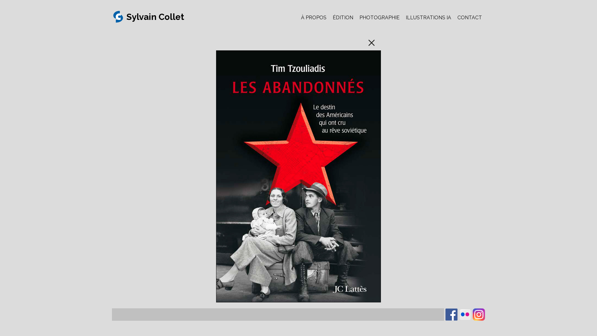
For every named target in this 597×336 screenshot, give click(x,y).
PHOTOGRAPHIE (379, 18)
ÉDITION (343, 18)
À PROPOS (313, 18)
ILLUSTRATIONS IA (428, 18)
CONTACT (469, 18)
